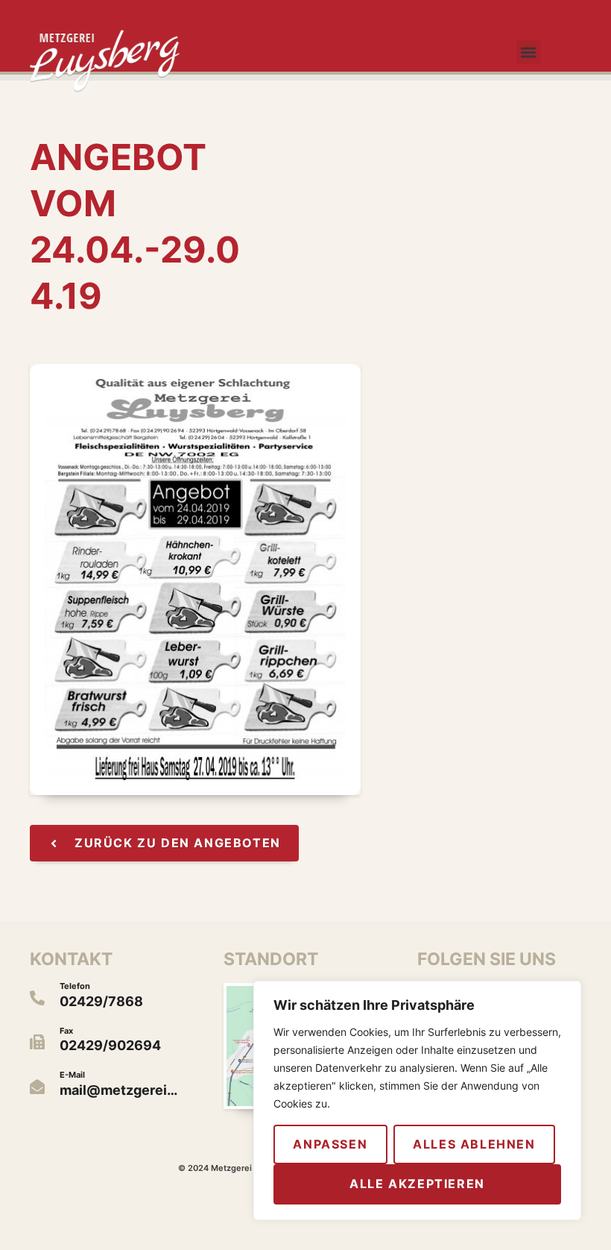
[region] (417, 1100)
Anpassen (330, 1144)
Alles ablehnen (474, 1144)
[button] (528, 52)
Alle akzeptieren (417, 1183)
